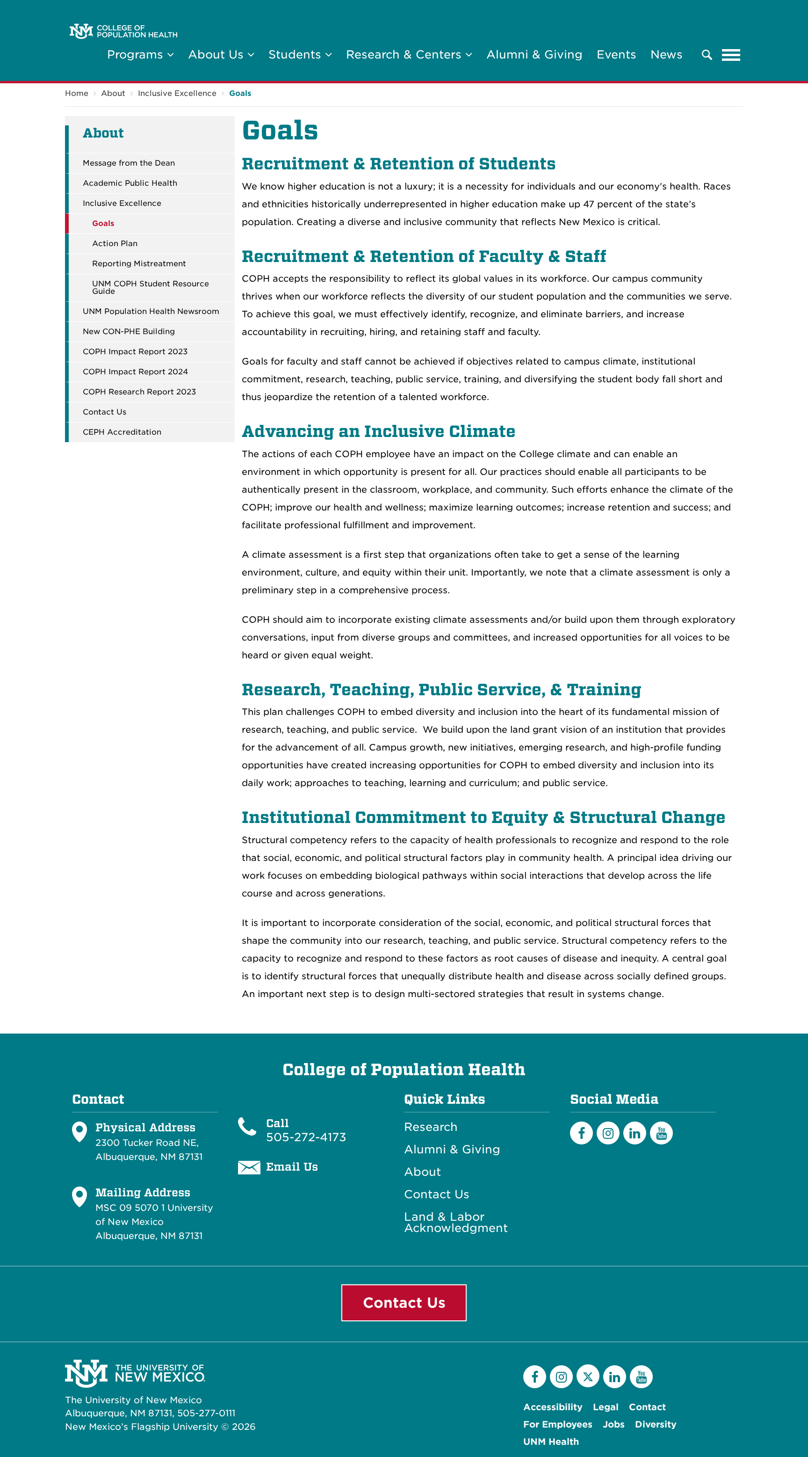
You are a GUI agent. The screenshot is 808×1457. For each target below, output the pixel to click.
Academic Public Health (130, 183)
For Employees (557, 1424)
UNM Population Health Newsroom (151, 311)
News (666, 54)
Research (431, 1127)
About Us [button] (217, 54)
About (113, 93)
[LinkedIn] (634, 1133)
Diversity (656, 1424)
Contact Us (104, 412)
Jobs (614, 1424)
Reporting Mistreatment (139, 264)
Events (616, 54)
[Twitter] (588, 1375)
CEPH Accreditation (122, 432)
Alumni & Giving (534, 54)
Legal (606, 1407)
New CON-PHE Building (129, 331)
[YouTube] (661, 1133)
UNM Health (551, 1441)
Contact (647, 1407)
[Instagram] (608, 1133)
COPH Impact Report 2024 (135, 372)
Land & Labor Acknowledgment (456, 1222)
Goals (240, 93)
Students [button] (296, 54)
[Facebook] (581, 1133)
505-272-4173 (306, 1137)
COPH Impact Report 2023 (135, 352)
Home (76, 93)
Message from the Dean (129, 163)
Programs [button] (137, 54)
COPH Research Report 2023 (139, 392)
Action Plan (114, 244)
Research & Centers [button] (405, 54)
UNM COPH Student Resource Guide (150, 287)
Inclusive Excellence (177, 93)
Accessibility (553, 1407)
